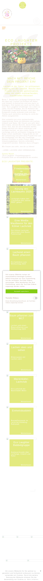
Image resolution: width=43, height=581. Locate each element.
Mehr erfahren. (33, 579)
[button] (21, 291)
